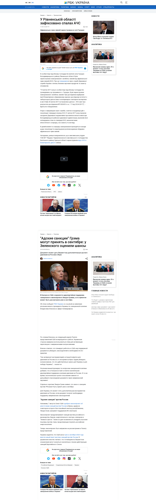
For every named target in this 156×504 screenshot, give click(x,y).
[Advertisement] (64, 323)
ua (26, 2)
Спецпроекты (108, 7)
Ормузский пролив (77, 11)
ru (33, 2)
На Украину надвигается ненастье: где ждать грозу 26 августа (103, 313)
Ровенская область (46, 191)
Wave (93, 7)
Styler (99, 7)
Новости (45, 7)
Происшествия (58, 15)
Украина (77, 465)
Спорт (87, 7)
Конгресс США (45, 468)
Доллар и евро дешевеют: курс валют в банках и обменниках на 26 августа (103, 308)
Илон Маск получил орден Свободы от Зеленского (103, 37)
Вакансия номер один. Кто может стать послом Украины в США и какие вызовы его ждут (103, 69)
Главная (42, 15)
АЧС (55, 191)
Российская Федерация (47, 465)
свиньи (60, 191)
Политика (65, 7)
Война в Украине (88, 11)
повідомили (64, 81)
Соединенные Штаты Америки (64, 465)
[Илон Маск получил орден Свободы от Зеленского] (103, 27)
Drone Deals (67, 11)
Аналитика (54, 7)
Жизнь (80, 7)
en (29, 2)
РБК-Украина (58, 304)
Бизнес (73, 7)
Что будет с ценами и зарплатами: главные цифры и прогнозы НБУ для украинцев (102, 301)
